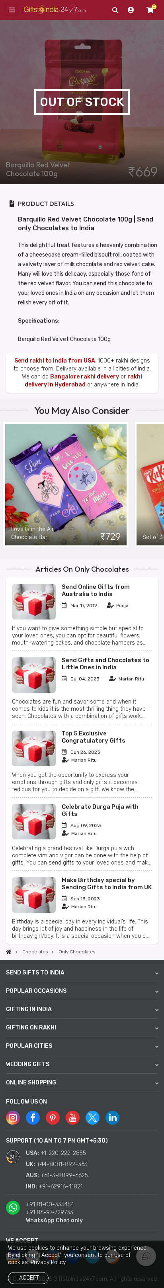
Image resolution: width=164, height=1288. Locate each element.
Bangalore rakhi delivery (84, 376)
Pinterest (53, 1118)
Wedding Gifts (27, 1064)
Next (158, 484)
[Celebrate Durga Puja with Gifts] (34, 837)
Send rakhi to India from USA (54, 360)
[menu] (12, 10)
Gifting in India (29, 1009)
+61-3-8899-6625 (64, 1175)
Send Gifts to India (35, 972)
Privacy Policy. (48, 1262)
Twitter (93, 1118)
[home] (9, 952)
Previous (6, 484)
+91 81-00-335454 (50, 1204)
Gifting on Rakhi (31, 1027)
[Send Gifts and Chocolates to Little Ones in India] (34, 691)
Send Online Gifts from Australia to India (96, 590)
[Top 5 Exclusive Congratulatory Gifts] (34, 764)
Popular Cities (29, 1046)
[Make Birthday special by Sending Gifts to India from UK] (34, 911)
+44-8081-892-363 (62, 1164)
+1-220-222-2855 (63, 1153)
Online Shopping (31, 1082)
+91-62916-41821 (60, 1186)
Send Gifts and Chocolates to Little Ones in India (105, 664)
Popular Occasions (36, 991)
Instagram (13, 1118)
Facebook (33, 1118)
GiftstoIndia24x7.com (55, 10)
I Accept (27, 1277)
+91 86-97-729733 (49, 1212)
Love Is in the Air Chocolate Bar (32, 533)
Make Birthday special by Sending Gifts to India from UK (107, 883)
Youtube (73, 1118)
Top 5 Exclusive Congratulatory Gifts (93, 737)
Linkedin (112, 1118)
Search (115, 10)
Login (131, 10)
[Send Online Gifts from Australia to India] (34, 617)
